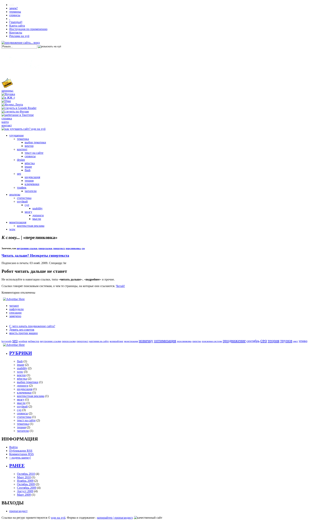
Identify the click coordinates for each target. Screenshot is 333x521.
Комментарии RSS (21, 454)
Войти (13, 447)
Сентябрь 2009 (26, 487)
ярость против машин (23, 333)
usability (37, 208)
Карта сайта (17, 25)
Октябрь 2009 (26, 484)
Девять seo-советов (21, 329)
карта (5, 122)
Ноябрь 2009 (25, 480)
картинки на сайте (99, 341)
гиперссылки (45, 248)
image (28, 166)
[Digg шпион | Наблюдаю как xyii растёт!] (6, 101)
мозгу (28, 211)
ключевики (32, 184)
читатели (31, 191)
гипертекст (59, 248)
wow (12, 229)
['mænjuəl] (15, 22)
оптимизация (165, 340)
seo (19, 173)
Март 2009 (24, 494)
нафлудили (16, 309)
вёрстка (30, 163)
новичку (146, 340)
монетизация (17, 222)
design (21, 159)
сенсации (15, 312)
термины (15, 11)
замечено (15, 316)
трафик (21, 187)
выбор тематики (35, 142)
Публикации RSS (20, 450)
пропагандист (18, 511)
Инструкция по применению (28, 29)
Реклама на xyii (19, 36)
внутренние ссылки (27, 248)
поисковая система (212, 341)
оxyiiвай (22, 201)
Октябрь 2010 (26, 473)
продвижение (234, 340)
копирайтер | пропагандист (115, 517)
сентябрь (253, 341)
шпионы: (7, 90)
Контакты (15, 32)
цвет (295, 341)
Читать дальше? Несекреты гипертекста (35, 255)
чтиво (303, 341)
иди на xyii (58, 517)
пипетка (196, 341)
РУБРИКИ (20, 353)
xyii (11, 4)
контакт (7, 125)
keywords (7, 341)
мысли (36, 218)
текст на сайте (34, 152)
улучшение (16, 135)
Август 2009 (25, 491)
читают (14, 305)
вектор (29, 145)
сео (83, 248)
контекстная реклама (30, 225)
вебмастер (33, 341)
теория (29, 180)
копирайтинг (116, 341)
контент (22, 149)
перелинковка (73, 248)
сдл (27, 205)
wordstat (22, 341)
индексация (32, 177)
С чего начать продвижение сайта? (32, 326)
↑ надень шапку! (20, 457)
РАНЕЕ (17, 465)
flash (27, 170)
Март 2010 (24, 477)
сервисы (14, 15)
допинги (38, 215)
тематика (23, 139)
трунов (286, 340)
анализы (14, 194)
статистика (24, 198)
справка (7, 118)
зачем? (13, 8)
